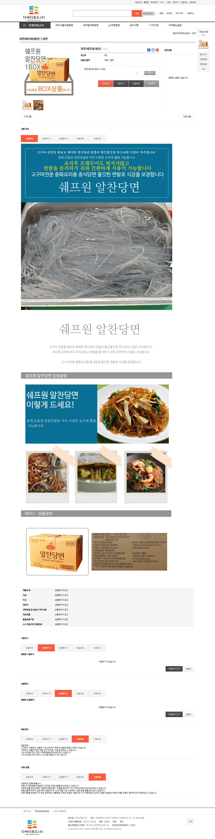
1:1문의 (168, 2)
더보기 (188, 669)
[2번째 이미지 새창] (38, 105)
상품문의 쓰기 (174, 714)
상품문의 (63, 138)
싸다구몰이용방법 (64, 25)
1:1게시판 (154, 25)
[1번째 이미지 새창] (27, 105)
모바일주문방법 (90, 25)
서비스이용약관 (59, 811)
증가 (147, 73)
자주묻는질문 (175, 25)
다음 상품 (187, 116)
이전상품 (27, 116)
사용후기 (46, 138)
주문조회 (184, 2)
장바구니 (176, 2)
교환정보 (97, 138)
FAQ (161, 2)
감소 (153, 73)
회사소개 (27, 811)
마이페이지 (154, 2)
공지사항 (134, 25)
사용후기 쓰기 (174, 669)
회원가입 (138, 2)
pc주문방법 (114, 25)
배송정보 (80, 138)
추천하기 (151, 83)
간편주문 (192, 2)
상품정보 (29, 138)
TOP (203, 69)
